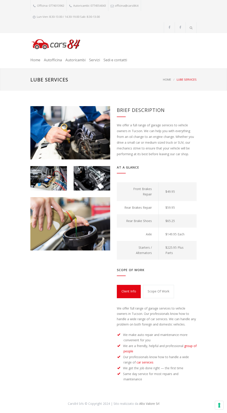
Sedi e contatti (115, 60)
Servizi (94, 60)
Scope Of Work (158, 291)
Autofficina (53, 60)
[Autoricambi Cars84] (55, 44)
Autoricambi (75, 60)
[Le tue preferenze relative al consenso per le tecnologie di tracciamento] (219, 405)
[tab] (129, 291)
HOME (167, 79)
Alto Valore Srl (149, 403)
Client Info (128, 291)
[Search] (191, 27)
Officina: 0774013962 (50, 6)
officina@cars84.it (127, 6)
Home (35, 60)
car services (145, 362)
